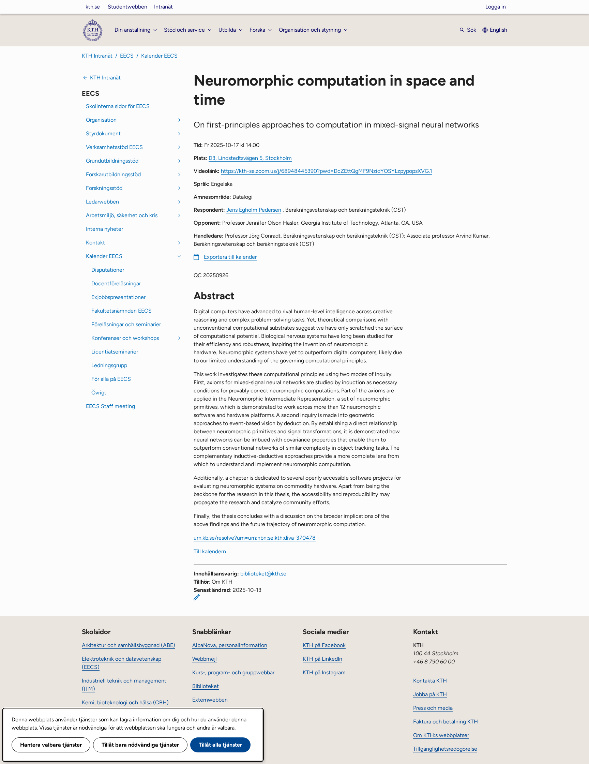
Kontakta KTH (430, 680)
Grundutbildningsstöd (112, 161)
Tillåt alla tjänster (220, 744)
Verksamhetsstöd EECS (114, 147)
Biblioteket (205, 686)
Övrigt (98, 392)
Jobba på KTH (430, 694)
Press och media (433, 708)
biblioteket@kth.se (263, 573)
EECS (127, 56)
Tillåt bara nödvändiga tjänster (140, 744)
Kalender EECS (159, 56)
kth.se (93, 6)
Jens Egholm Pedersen (253, 210)
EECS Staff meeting (110, 406)
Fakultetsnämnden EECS (121, 311)
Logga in (495, 6)
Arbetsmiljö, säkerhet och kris (121, 215)
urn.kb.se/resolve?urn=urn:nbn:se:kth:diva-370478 (255, 538)
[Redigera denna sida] (197, 597)
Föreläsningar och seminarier (126, 324)
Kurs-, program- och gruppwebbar (233, 672)
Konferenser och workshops (125, 338)
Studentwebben (127, 6)
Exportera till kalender (230, 257)
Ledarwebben (102, 201)
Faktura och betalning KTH (445, 721)
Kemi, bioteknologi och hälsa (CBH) (125, 702)
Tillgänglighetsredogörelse (445, 749)
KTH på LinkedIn (322, 659)
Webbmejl (204, 659)
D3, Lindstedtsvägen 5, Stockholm (250, 158)
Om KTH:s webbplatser (441, 735)
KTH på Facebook (324, 645)
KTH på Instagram (324, 672)
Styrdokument (103, 133)
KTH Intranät (97, 56)
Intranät (163, 6)
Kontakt (95, 242)
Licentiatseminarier (114, 351)
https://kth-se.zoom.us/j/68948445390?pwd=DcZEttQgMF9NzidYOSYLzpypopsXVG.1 (326, 171)
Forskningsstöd (104, 188)
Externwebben (210, 699)
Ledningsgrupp (109, 365)
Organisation (101, 120)
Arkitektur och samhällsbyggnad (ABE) (128, 645)
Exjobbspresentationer (118, 297)
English (498, 30)
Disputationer (107, 270)
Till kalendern (210, 551)
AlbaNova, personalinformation (229, 645)
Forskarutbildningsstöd (113, 174)
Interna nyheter (104, 229)
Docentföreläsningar (116, 283)
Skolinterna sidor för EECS (118, 106)
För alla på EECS (111, 379)
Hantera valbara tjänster (51, 744)
